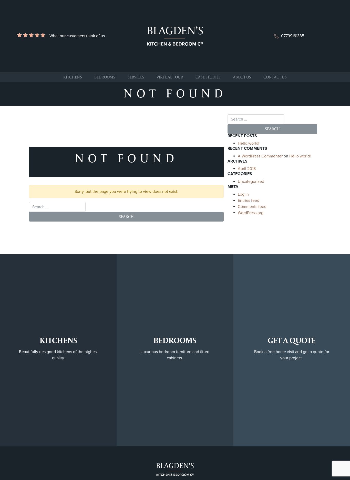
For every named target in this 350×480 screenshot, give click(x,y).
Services (136, 77)
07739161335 (292, 35)
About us (242, 77)
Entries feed (248, 200)
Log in (243, 194)
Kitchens (72, 77)
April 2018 (247, 168)
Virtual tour (170, 77)
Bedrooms (104, 77)
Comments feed (252, 206)
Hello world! (248, 143)
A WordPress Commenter (260, 156)
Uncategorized (251, 181)
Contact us (275, 77)
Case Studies (208, 77)
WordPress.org (250, 212)
